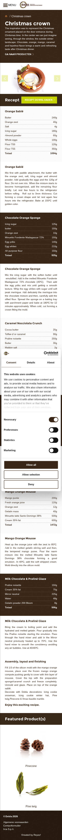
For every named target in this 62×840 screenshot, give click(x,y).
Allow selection (31, 474)
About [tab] (50, 362)
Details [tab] (31, 362)
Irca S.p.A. (8, 829)
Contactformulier (12, 825)
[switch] (53, 429)
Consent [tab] (11, 362)
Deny (31, 484)
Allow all (31, 464)
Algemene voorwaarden (15, 822)
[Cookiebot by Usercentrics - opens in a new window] (44, 353)
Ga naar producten (18, 54)
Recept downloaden (38, 100)
